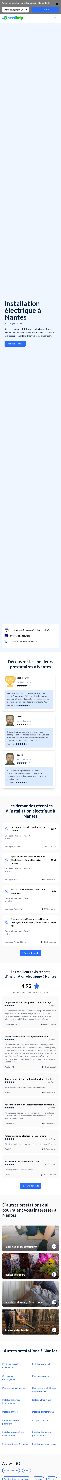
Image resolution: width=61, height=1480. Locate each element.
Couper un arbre (40, 1420)
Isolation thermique (41, 1399)
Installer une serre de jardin (45, 1444)
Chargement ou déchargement (9, 1378)
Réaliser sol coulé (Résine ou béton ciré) (44, 1389)
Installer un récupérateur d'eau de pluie (14, 1434)
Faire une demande (15, 343)
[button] (55, 18)
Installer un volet (10, 1411)
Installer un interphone (43, 1411)
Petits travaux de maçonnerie (10, 1366)
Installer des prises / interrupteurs (12, 1401)
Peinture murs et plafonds (14, 1387)
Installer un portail (41, 1364)
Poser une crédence (41, 1376)
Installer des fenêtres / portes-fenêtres (43, 1434)
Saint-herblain (11, 1470)
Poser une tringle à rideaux (15, 1444)
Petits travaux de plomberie (10, 1422)
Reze (26, 1470)
